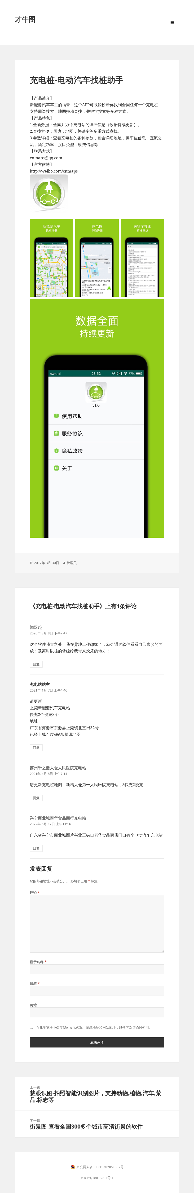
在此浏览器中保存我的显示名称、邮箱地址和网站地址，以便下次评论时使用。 (94, 1027)
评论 (35, 892)
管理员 (72, 562)
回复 (36, 664)
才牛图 (25, 19)
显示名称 (38, 962)
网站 (33, 1005)
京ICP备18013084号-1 (97, 1177)
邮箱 (35, 983)
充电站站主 (40, 684)
